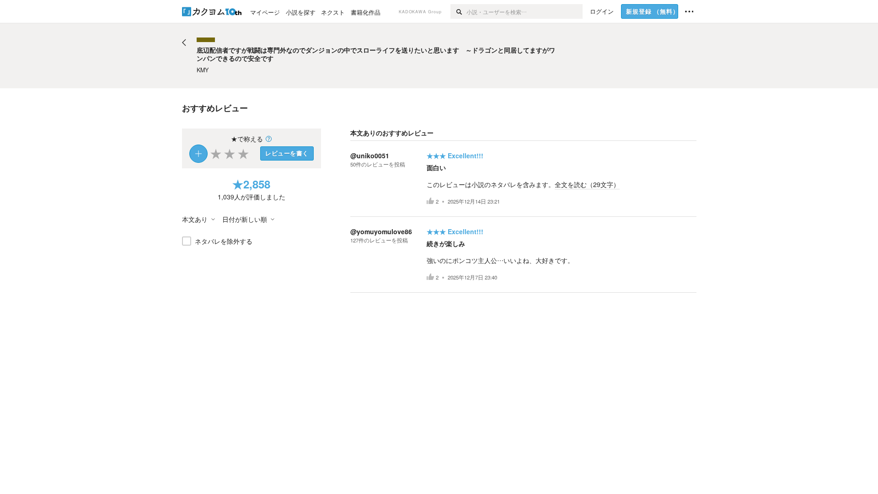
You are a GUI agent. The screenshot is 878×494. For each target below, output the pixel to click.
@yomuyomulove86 (381, 231)
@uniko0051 (369, 155)
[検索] (458, 11)
